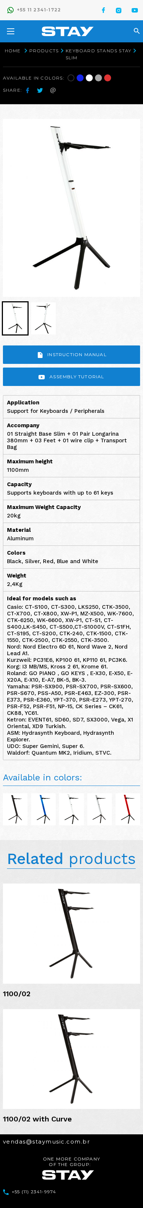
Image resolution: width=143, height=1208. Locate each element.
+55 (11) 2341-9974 (34, 1191)
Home (13, 50)
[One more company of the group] (68, 1175)
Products (44, 50)
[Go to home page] (68, 31)
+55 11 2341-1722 (39, 10)
